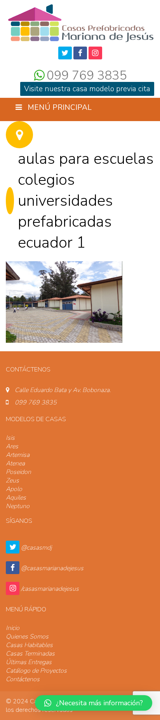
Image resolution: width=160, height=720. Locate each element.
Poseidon (18, 472)
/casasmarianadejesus (50, 589)
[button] (93, 703)
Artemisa (18, 455)
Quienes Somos (27, 636)
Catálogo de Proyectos (36, 670)
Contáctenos (23, 679)
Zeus (12, 480)
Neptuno (18, 506)
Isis (10, 438)
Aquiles (16, 497)
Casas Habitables (29, 645)
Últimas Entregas (29, 662)
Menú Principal (59, 107)
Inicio (12, 628)
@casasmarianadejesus (52, 568)
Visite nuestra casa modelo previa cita (87, 89)
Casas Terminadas (30, 653)
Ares (12, 446)
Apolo (14, 489)
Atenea (15, 463)
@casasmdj (36, 547)
